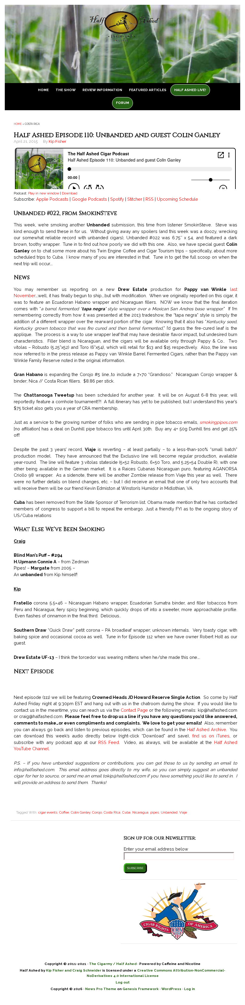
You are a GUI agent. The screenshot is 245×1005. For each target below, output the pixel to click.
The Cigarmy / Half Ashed (113, 964)
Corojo (97, 812)
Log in (189, 989)
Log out (123, 982)
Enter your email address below (156, 848)
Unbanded (169, 812)
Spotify (117, 199)
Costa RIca (112, 812)
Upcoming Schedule (177, 199)
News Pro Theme (100, 989)
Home (18, 123)
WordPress (171, 989)
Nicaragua (140, 812)
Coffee (64, 812)
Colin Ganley (80, 812)
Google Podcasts (89, 199)
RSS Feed (108, 742)
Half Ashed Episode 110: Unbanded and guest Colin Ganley (117, 135)
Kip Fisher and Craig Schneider (73, 970)
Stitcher (134, 199)
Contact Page (134, 710)
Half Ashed (122, 33)
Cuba (126, 812)
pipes (154, 812)
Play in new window (43, 193)
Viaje (183, 812)
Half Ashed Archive (206, 729)
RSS (150, 199)
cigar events (47, 812)
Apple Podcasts (52, 199)
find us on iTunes (211, 735)
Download (69, 193)
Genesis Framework (140, 989)
